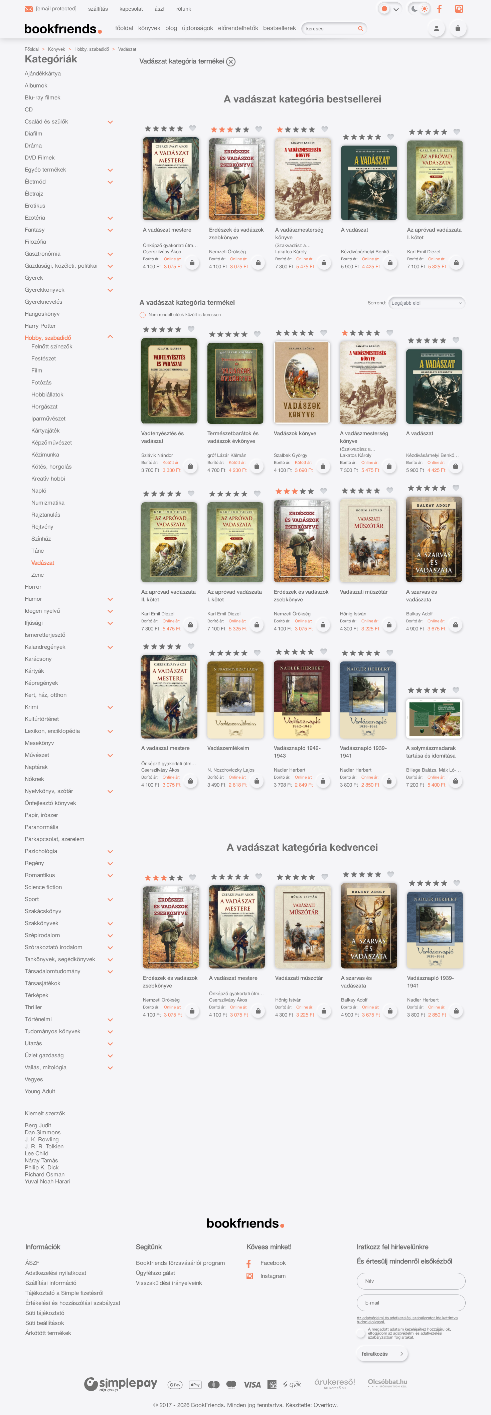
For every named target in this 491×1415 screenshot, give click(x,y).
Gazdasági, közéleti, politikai (61, 266)
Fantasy (35, 230)
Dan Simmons (43, 1132)
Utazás (33, 1043)
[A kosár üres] (458, 28)
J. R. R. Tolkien (44, 1146)
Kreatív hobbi (48, 479)
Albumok (36, 85)
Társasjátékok (42, 983)
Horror (33, 587)
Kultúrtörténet (42, 719)
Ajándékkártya (43, 73)
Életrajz (34, 194)
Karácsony (38, 659)
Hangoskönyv (42, 314)
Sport (32, 899)
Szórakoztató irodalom (54, 947)
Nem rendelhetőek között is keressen (184, 315)
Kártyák (34, 671)
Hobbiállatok (47, 394)
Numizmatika (47, 503)
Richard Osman (44, 1174)
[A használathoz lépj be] (192, 128)
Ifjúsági (34, 623)
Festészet (43, 358)
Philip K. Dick (42, 1167)
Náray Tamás (41, 1160)
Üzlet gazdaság (44, 1055)
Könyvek (56, 49)
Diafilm (33, 133)
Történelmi (38, 1019)
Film (36, 370)
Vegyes (34, 1079)
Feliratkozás (375, 1354)
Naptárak (36, 767)
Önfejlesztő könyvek (50, 803)
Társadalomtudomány (52, 971)
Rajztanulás (45, 515)
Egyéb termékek (45, 170)
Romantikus (40, 875)
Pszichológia (41, 851)
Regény (34, 863)
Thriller (33, 1007)
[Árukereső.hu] (335, 1382)
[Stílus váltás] (384, 9)
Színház (41, 539)
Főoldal (32, 49)
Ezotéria (35, 218)
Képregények (41, 683)
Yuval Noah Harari (47, 1181)
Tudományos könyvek (52, 1031)
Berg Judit (38, 1125)
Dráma (33, 146)
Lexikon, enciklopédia (52, 731)
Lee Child (36, 1153)
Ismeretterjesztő (45, 635)
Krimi (31, 707)
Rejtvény (42, 527)
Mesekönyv (39, 743)
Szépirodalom (42, 935)
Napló (38, 491)
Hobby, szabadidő (91, 49)
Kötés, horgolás (51, 467)
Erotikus (35, 206)
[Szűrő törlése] (230, 61)
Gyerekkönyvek (44, 290)
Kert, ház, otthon (45, 695)
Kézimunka (45, 455)
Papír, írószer (41, 815)
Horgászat (44, 406)
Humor (33, 599)
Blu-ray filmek (42, 97)
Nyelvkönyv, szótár (49, 791)
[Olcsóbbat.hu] (387, 1383)
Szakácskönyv (43, 911)
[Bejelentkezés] (436, 28)
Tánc (37, 551)
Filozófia (35, 242)
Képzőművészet (51, 443)
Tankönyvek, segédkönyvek (60, 959)
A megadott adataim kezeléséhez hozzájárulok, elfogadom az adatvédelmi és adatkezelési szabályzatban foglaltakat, (409, 1333)
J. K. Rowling (42, 1139)
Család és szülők (46, 121)
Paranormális (41, 827)
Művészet (37, 755)
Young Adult (40, 1091)
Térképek (36, 995)
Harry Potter (40, 326)
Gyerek (34, 278)
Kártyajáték (45, 431)
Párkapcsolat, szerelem (55, 839)
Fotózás (41, 382)
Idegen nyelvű (42, 611)
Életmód (35, 182)
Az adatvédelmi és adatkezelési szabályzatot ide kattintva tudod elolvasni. (407, 1320)
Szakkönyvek (41, 923)
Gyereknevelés (43, 302)
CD (29, 109)
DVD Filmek (40, 158)
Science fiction (43, 887)
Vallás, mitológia (45, 1067)
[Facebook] (439, 8)
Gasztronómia (42, 254)
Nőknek (34, 779)
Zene (37, 575)
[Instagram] (459, 8)
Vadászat (127, 49)
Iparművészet (48, 418)
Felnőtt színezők (51, 346)
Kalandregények (45, 647)
